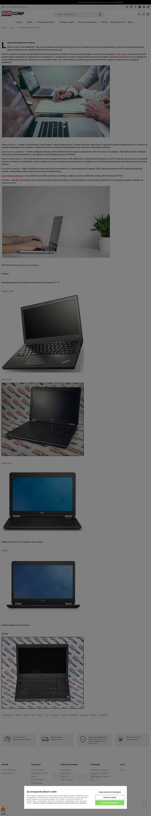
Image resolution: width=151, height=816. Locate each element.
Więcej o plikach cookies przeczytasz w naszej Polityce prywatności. (60, 803)
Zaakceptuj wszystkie (110, 803)
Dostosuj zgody (109, 797)
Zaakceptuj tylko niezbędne (110, 792)
